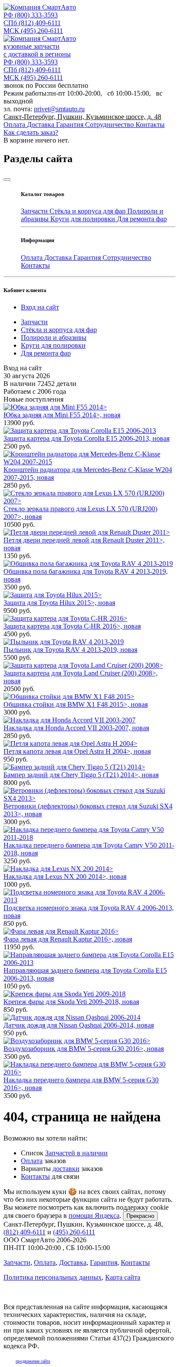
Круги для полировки (83, 219)
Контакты (150, 124)
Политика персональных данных (52, 1277)
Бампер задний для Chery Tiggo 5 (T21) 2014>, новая (81, 774)
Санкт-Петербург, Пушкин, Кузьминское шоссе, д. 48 (82, 116)
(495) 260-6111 (33, 30)
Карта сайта (122, 1277)
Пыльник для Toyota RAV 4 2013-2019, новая (70, 649)
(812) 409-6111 (32, 23)
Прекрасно (140, 1216)
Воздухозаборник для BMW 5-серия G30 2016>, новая (83, 1048)
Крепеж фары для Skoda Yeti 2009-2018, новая (71, 1001)
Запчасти (35, 211)
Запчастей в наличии (76, 1153)
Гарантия (70, 124)
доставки (66, 1168)
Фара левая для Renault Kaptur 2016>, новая (67, 939)
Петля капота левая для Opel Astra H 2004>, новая (77, 751)
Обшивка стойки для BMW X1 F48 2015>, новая (75, 704)
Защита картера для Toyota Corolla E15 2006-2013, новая (86, 438)
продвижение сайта (33, 1361)
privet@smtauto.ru (59, 109)
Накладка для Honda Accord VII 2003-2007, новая (76, 728)
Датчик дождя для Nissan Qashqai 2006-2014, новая (78, 1025)
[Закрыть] (6, 179)
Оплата (15, 124)
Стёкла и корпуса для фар (88, 211)
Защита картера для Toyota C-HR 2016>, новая (72, 626)
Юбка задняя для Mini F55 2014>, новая (61, 415)
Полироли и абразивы (53, 337)
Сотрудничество (110, 124)
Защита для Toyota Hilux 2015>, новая (59, 602)
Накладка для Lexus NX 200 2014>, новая (64, 876)
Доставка (41, 124)
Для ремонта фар (142, 219)
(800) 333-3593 (30, 15)
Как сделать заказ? (30, 132)
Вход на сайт (40, 307)
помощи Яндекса (94, 1215)
